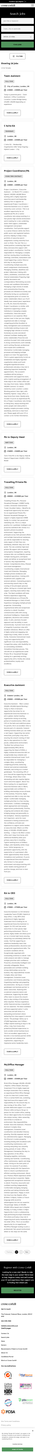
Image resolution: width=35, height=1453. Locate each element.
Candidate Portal (7, 1356)
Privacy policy (6, 1425)
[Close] (33, 1431)
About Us (4, 1353)
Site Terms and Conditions (10, 1421)
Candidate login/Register (16, 1)
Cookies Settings (17, 1444)
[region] (17, 1440)
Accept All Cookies (17, 1449)
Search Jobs (5, 1337)
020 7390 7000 (6, 1321)
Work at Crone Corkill (8, 1360)
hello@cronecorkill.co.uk (9, 1326)
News (3, 1341)
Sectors (3, 1345)
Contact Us (5, 1333)
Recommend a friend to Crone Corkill (14, 1349)
